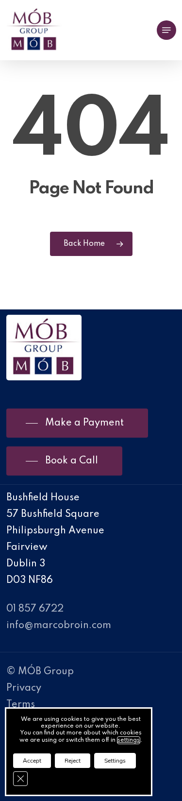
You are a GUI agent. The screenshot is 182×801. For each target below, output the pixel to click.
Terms (20, 705)
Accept (32, 761)
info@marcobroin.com (58, 626)
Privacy (23, 688)
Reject (73, 761)
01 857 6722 (35, 609)
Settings (115, 761)
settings (128, 740)
